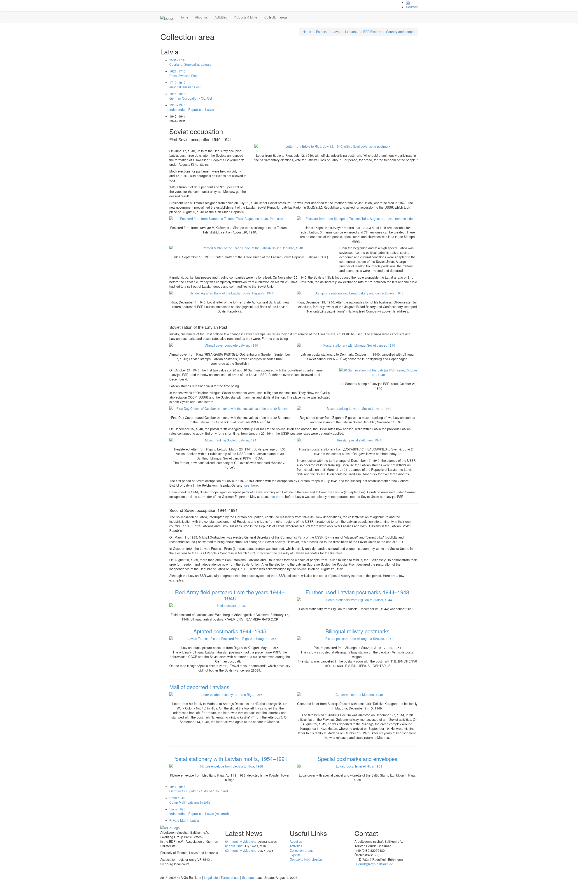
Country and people (400, 31)
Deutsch (412, 7)
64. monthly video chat (241, 841)
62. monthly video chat (241, 850)
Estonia (321, 31)
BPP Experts (372, 31)
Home (184, 17)
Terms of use (230, 877)
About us (201, 17)
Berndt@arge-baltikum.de (374, 864)
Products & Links (246, 17)
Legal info (211, 877)
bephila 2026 (234, 846)
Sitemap (248, 877)
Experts (295, 855)
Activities (220, 17)
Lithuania (351, 31)
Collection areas (275, 17)
